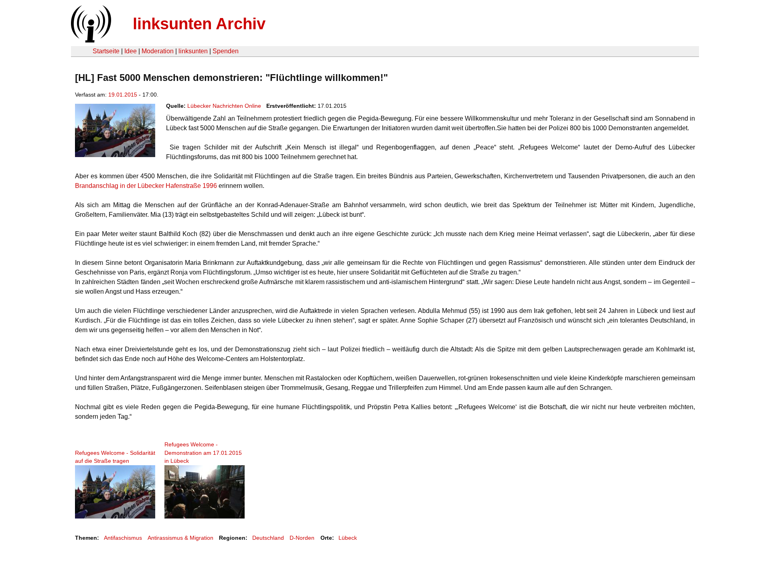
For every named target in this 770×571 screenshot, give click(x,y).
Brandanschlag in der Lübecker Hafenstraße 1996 (147, 185)
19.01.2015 (122, 94)
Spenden (226, 51)
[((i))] (90, 40)
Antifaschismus (123, 538)
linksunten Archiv (199, 23)
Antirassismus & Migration (180, 538)
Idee (130, 51)
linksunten (193, 51)
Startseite (106, 51)
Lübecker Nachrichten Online (224, 106)
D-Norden (302, 538)
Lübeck (347, 538)
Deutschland (268, 538)
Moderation (158, 51)
